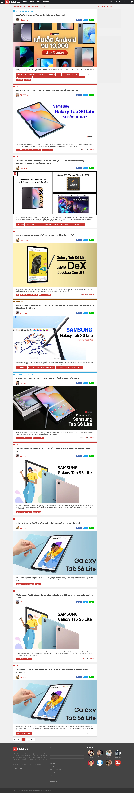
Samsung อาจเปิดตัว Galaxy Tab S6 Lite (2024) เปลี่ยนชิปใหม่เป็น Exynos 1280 (47, 90)
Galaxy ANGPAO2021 (21, 367)
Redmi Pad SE (43, 77)
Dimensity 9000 (20, 224)
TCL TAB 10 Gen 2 (64, 77)
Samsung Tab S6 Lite (38, 437)
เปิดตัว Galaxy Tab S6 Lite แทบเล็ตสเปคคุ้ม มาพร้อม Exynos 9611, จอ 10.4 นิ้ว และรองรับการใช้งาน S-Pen (54, 596)
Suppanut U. (23, 19)
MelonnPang (23, 94)
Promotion (20, 301)
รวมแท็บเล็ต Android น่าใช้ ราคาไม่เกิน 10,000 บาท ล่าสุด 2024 (40, 15)
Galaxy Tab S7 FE (68, 224)
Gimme (100, 756)
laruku (90, 766)
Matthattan (22, 312)
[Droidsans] (12, 2)
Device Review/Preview (55, 760)
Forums (52, 766)
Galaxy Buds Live (40, 367)
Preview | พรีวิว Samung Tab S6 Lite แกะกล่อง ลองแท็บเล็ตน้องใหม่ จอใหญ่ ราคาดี (48, 378)
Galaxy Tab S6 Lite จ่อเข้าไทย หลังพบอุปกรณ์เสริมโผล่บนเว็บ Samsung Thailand (48, 523)
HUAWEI (58, 74)
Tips (38, 1)
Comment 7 (91, 583)
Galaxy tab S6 (48, 224)
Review (25, 1)
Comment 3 (91, 294)
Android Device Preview (24, 11)
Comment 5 (91, 437)
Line (92, 19)
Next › (32, 739)
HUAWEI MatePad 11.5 (67, 74)
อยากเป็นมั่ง (118, 766)
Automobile (45, 1)
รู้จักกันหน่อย (53, 772)
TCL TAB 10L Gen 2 (74, 77)
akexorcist (99, 766)
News (17, 86)
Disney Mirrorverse (30, 224)
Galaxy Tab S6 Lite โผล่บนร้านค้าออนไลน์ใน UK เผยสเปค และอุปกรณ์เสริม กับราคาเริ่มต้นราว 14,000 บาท (52, 671)
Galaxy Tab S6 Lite (41, 74)
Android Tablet (20, 74)
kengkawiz (108, 757)
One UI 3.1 (41, 294)
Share (79, 19)
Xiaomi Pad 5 (20, 79)
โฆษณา (52, 778)
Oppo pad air (19, 77)
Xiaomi (82, 77)
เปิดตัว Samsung (37, 512)
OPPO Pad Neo (27, 77)
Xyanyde (22, 167)
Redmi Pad (35, 77)
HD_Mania (108, 766)
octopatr (22, 382)
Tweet (86, 19)
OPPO (76, 74)
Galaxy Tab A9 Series (30, 74)
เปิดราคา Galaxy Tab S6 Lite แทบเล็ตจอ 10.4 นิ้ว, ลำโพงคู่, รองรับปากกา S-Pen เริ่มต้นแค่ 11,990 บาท (53, 449)
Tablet (56, 77)
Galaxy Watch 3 (60, 367)
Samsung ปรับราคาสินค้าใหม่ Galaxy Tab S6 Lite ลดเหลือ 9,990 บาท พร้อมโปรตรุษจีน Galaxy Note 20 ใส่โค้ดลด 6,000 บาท (55, 306)
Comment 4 (91, 511)
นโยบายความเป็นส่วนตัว (56, 781)
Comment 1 (91, 149)
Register (118, 1)
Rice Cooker (118, 757)
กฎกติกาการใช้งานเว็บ (55, 769)
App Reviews (53, 757)
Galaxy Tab (27, 149)
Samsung (51, 77)
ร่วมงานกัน (52, 775)
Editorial (32, 1)
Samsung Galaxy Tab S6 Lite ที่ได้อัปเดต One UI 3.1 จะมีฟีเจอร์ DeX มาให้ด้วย (46, 235)
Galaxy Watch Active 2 (71, 367)
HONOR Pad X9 (51, 74)
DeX (18, 294)
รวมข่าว (82, 224)
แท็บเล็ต (50, 149)
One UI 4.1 (76, 224)
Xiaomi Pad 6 (28, 79)
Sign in (112, 1)
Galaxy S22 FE (39, 224)
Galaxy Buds (31, 367)
